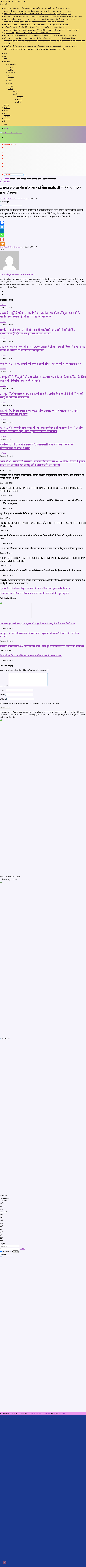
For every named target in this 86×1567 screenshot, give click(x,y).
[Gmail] (2, 239)
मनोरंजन (7, 108)
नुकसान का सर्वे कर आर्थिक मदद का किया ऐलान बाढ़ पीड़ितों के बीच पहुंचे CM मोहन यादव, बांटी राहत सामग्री (40, 35)
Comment (4, 686)
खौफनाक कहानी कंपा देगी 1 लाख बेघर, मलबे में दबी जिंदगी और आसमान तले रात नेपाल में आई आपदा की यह (39, 38)
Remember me (7, 1251)
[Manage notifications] (4, 1562)
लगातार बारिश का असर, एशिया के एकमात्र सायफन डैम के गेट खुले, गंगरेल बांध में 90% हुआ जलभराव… (37, 8)
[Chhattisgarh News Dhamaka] (11, 133)
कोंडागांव (11, 78)
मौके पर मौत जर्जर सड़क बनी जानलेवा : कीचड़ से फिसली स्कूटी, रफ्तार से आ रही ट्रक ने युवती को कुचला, (37, 14)
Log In (16, 1251)
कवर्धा (15, 94)
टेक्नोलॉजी (7, 116)
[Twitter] (2, 227)
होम (5, 53)
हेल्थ (5, 121)
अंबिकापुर (16, 91)
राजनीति (7, 118)
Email (2, 694)
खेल (5, 113)
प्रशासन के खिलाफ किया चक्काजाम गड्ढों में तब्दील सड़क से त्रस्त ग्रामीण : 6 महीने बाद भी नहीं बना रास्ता (37, 11)
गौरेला (19, 102)
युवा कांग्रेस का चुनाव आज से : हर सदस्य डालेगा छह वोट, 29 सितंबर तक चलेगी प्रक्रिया (32, 33)
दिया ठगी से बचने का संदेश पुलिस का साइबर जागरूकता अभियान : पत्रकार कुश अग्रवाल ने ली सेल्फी (36, 24)
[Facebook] (2, 223)
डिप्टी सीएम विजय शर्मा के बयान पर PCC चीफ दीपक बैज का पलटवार (31, 655)
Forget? (22, 1249)
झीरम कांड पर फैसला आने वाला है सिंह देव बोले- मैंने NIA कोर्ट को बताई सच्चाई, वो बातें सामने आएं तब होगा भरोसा (41, 30)
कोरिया (10, 89)
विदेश (6, 59)
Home (2, 179)
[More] (2, 244)
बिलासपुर (11, 72)
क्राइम (6, 110)
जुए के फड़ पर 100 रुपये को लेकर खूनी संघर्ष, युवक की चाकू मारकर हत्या (41, 363)
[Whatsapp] (2, 235)
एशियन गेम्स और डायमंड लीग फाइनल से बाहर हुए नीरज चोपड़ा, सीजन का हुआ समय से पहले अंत (35, 49)
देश (5, 56)
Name (2, 690)
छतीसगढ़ (3, 322)
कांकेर (10, 80)
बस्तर (10, 83)
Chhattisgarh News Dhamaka (39, 1413)
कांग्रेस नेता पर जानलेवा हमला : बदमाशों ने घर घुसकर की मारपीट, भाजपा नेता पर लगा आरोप (34, 22)
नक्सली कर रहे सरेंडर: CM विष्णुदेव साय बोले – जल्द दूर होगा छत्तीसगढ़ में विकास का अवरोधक (42, 646)
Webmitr (62, 1413)
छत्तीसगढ (7, 61)
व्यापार (6, 105)
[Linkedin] (2, 231)
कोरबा (10, 86)
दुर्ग (9, 75)
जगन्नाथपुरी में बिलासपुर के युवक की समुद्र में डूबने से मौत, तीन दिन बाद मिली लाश (37, 623)
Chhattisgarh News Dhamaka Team (12, 199)
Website (3, 699)
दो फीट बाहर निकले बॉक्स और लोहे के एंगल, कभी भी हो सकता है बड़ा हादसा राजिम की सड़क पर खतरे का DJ (39, 19)
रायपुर (10, 70)
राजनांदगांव (12, 64)
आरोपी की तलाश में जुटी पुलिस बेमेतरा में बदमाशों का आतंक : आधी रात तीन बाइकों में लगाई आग (35, 27)
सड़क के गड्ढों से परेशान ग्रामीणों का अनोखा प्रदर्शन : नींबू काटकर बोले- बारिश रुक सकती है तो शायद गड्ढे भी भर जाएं (41, 46)
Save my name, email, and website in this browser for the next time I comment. (31, 703)
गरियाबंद (20, 97)
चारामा (10, 67)
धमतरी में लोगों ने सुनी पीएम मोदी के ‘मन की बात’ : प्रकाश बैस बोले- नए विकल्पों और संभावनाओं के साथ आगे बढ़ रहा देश (43, 16)
